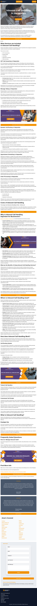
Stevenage (3, 528)
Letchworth (21, 525)
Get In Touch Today (18, 38)
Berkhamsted (4, 531)
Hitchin (3, 530)
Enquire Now (18, 382)
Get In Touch (18, 434)
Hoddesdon (21, 534)
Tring (20, 526)
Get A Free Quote (18, 513)
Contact (34, 1)
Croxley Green (21, 523)
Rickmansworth (21, 528)
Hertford (20, 522)
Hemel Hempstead (19, 471)
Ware (20, 531)
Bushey (20, 520)
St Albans (2, 471)
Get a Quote (18, 19)
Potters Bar (4, 533)
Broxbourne (21, 532)
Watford (3, 536)
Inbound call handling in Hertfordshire (7, 218)
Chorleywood (21, 529)
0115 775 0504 (19, 1)
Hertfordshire (4, 534)
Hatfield (24, 471)
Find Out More (18, 295)
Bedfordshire (6, 471)
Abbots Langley (4, 527)
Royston (20, 537)
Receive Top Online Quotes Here (18, 211)
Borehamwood (4, 537)
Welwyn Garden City (12, 471)
